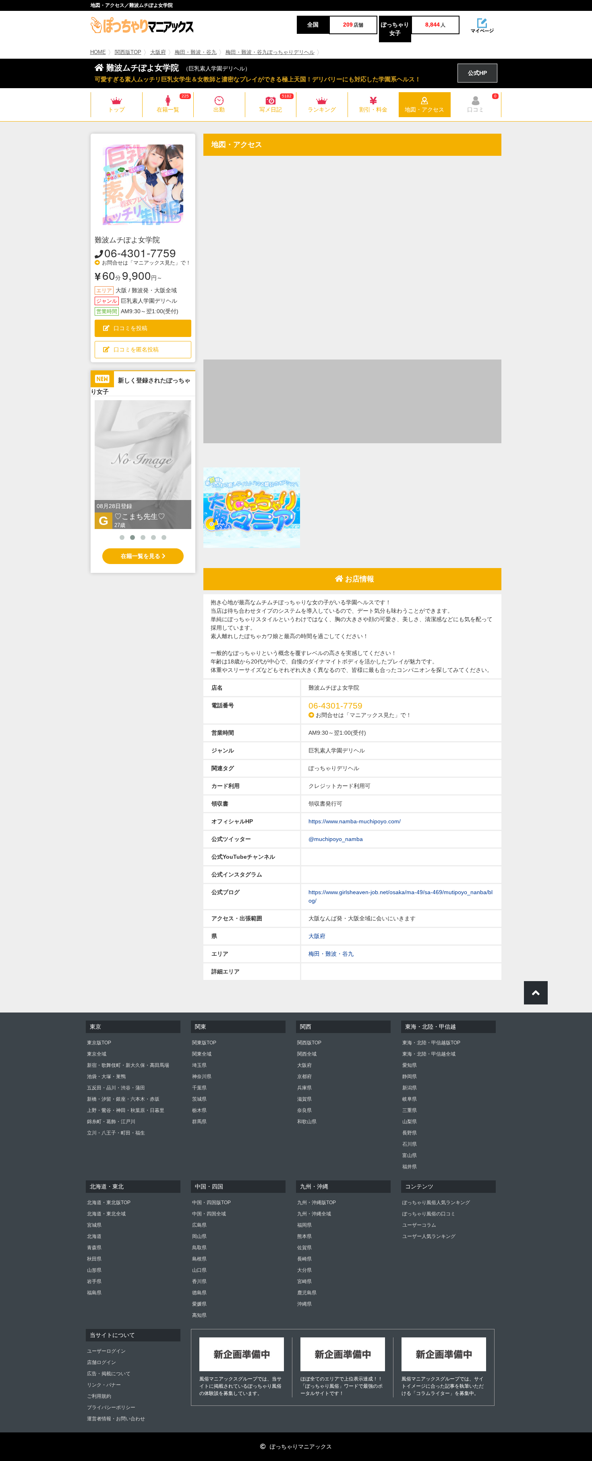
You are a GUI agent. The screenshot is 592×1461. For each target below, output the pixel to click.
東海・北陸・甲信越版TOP (431, 1043)
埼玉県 (199, 1065)
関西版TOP (128, 52)
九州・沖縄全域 (314, 1214)
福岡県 (304, 1225)
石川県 (409, 1144)
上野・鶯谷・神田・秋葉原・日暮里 (125, 1110)
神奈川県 (201, 1076)
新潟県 (409, 1088)
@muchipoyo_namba (335, 839)
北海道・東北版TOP (108, 1202)
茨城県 (199, 1099)
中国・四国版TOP (211, 1202)
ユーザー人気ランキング (428, 1236)
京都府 (304, 1076)
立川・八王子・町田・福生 (116, 1133)
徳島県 (199, 1293)
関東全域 (201, 1054)
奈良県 (304, 1110)
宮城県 (94, 1225)
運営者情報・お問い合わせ (116, 1419)
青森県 (94, 1247)
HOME (98, 52)
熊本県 (304, 1236)
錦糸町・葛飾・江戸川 (111, 1121)
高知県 (199, 1315)
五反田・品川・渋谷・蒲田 (116, 1088)
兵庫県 (304, 1088)
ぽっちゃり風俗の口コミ (428, 1214)
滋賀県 (304, 1099)
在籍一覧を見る (141, 556)
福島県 (94, 1293)
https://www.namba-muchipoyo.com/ (354, 821)
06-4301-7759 (140, 252)
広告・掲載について (108, 1373)
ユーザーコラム (419, 1225)
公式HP (477, 73)
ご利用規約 (99, 1396)
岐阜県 (409, 1099)
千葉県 (199, 1088)
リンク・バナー (104, 1385)
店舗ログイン (101, 1362)
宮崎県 (304, 1281)
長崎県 (304, 1259)
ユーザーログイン (106, 1351)
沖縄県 (304, 1304)
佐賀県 (304, 1247)
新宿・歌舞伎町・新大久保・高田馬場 (128, 1065)
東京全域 (96, 1054)
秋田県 (94, 1259)
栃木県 (199, 1110)
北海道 (94, 1236)
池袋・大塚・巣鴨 (106, 1076)
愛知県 (409, 1065)
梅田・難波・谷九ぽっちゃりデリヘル (270, 52)
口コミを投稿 (130, 328)
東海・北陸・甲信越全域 (428, 1054)
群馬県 (199, 1121)
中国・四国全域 (209, 1214)
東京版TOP (99, 1043)
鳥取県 (199, 1247)
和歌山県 (307, 1121)
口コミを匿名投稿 (136, 349)
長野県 (409, 1133)
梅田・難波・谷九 (196, 52)
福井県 (409, 1167)
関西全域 (307, 1054)
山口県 (199, 1270)
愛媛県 (199, 1304)
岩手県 (94, 1281)
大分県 (304, 1270)
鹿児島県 (307, 1293)
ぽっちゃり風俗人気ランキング (436, 1202)
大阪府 (158, 52)
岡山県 (199, 1236)
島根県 (199, 1259)
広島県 (199, 1225)
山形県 (94, 1270)
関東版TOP (204, 1043)
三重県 (409, 1110)
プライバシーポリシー (111, 1407)
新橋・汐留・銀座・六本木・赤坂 (123, 1099)
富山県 (409, 1155)
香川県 (199, 1281)
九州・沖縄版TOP (316, 1202)
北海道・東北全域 (106, 1214)
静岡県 (409, 1076)
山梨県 (409, 1121)
